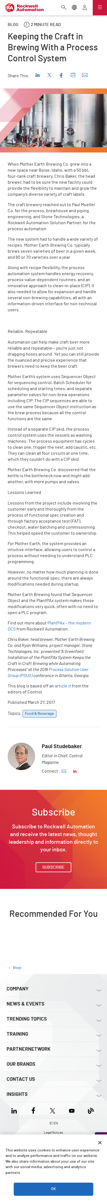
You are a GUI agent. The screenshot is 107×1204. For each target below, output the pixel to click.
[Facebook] (33, 1110)
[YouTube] (72, 1110)
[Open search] (63, 8)
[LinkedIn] (15, 1110)
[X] (52, 1110)
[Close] (99, 1142)
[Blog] (91, 1110)
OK (53, 1189)
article (61, 686)
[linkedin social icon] (75, 771)
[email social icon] (64, 771)
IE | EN (53, 1123)
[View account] (84, 8)
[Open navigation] (100, 7)
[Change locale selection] (74, 8)
